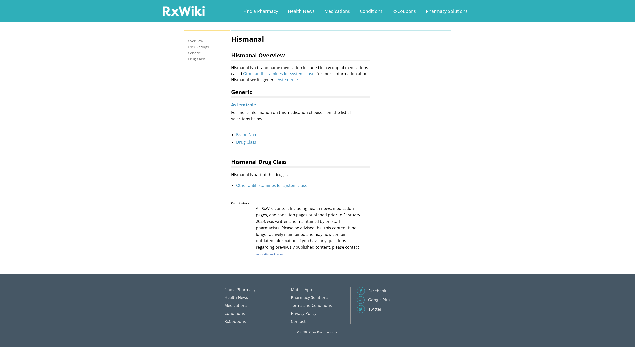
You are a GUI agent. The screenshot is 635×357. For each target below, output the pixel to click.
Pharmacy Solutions (447, 11)
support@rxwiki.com (269, 254)
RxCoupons (404, 11)
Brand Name (248, 134)
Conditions (371, 11)
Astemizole (288, 79)
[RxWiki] (183, 11)
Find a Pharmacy (260, 11)
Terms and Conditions (311, 305)
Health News (301, 11)
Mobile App (301, 289)
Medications (337, 11)
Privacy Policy (303, 313)
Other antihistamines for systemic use (278, 73)
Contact (298, 321)
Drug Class (246, 142)
